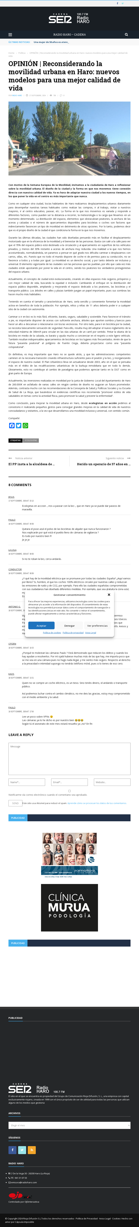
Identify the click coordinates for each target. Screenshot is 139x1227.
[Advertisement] (69, 975)
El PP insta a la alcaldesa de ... (31, 464)
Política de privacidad (73, 632)
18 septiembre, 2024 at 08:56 (21, 573)
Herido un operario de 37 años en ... (104, 464)
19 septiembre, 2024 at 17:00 (21, 711)
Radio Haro (17, 95)
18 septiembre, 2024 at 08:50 (21, 554)
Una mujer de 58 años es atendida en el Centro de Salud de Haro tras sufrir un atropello (83, 42)
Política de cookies (52, 632)
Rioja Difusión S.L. (32, 1218)
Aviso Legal (90, 632)
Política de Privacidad (87, 1218)
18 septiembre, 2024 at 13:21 (21, 677)
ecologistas (31, 440)
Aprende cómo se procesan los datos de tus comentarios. (97, 803)
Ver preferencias (97, 625)
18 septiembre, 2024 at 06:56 (21, 524)
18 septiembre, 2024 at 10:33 (21, 647)
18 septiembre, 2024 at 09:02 (21, 610)
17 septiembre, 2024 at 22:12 (21, 500)
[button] (109, 594)
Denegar (69, 625)
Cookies (116, 1218)
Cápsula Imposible (24, 1221)
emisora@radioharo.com (24, 1182)
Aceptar (41, 625)
